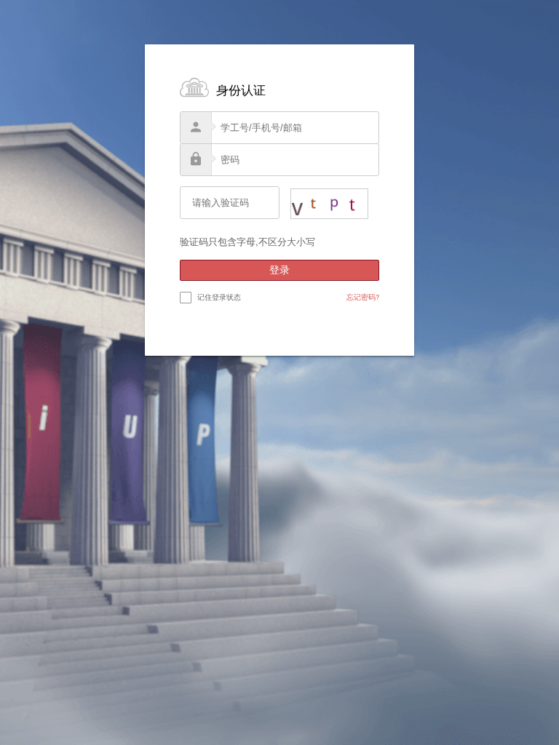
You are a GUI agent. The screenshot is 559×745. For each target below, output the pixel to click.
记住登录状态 (219, 297)
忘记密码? (362, 297)
